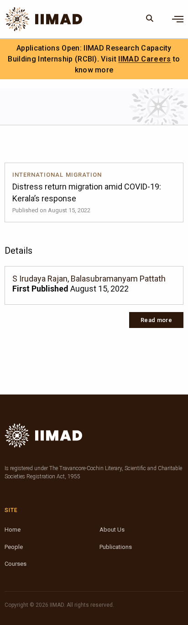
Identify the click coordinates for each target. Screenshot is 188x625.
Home (13, 529)
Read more (156, 320)
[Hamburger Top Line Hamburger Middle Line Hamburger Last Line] (177, 19)
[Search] (150, 19)
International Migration (57, 174)
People (14, 546)
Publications (115, 546)
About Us (112, 529)
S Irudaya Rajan (40, 278)
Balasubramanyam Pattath (118, 278)
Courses (15, 563)
